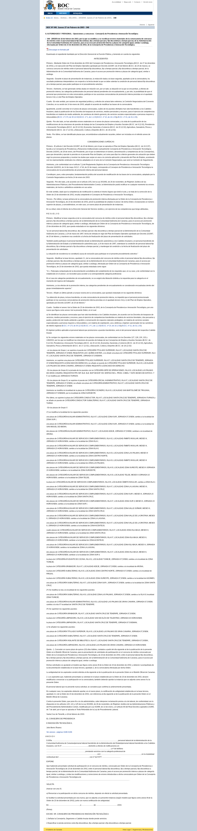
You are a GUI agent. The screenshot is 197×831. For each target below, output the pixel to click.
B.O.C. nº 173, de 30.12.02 (68, 117)
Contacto (137, 2)
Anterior (142, 25)
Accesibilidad (116, 2)
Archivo (63, 13)
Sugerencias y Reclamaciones (143, 829)
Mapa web (127, 2)
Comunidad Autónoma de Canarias (50, 6)
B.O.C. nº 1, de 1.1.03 (88, 117)
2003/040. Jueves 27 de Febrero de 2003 (95, 18)
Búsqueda (77, 13)
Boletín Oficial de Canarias (69, 6)
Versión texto (147, 2)
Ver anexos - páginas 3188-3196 (59, 732)
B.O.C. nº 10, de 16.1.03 (106, 117)
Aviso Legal (127, 829)
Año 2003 (72, 18)
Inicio (50, 13)
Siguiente (151, 25)
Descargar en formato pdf (59, 50)
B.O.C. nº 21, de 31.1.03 (127, 117)
